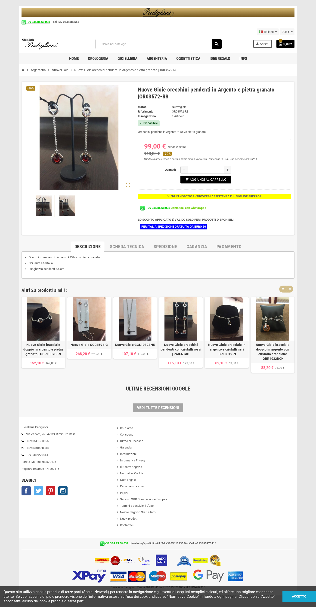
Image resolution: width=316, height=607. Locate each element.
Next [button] (289, 289)
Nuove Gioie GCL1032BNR (135, 345)
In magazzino (147, 116)
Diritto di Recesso (131, 441)
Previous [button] (282, 289)
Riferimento (145, 111)
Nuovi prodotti (129, 518)
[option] (43, 335)
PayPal (124, 492)
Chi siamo (126, 428)
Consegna (126, 434)
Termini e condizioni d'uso (137, 505)
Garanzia (126, 447)
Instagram (63, 490)
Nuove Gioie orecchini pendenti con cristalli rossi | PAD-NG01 (181, 349)
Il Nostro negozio (131, 467)
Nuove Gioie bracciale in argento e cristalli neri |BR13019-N (227, 349)
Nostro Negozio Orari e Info (137, 512)
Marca (142, 107)
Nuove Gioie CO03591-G (89, 345)
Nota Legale (128, 480)
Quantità (170, 169)
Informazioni (128, 454)
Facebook (26, 490)
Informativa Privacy (132, 460)
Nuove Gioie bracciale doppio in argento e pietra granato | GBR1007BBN (43, 349)
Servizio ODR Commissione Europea (143, 499)
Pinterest (50, 490)
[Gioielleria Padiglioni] (43, 44)
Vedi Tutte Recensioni (158, 408)
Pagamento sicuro (132, 486)
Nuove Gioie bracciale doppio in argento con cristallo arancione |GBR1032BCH (273, 351)
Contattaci (126, 525)
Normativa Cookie (131, 473)
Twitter (38, 490)
